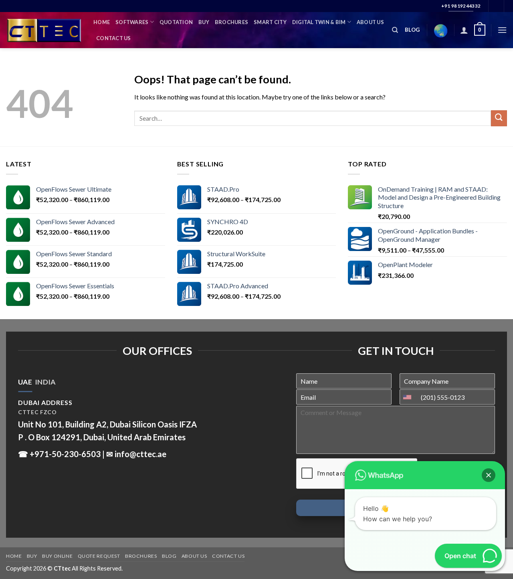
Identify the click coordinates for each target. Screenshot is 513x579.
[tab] (25, 382)
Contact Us (113, 38)
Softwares (131, 22)
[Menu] (502, 30)
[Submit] (499, 118)
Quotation (176, 22)
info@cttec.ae (140, 454)
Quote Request (99, 556)
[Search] (395, 30)
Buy (203, 22)
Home (101, 22)
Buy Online (57, 556)
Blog (169, 556)
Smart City (270, 22)
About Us (370, 22)
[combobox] (409, 397)
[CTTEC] (43, 30)
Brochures (231, 22)
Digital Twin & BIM (319, 22)
